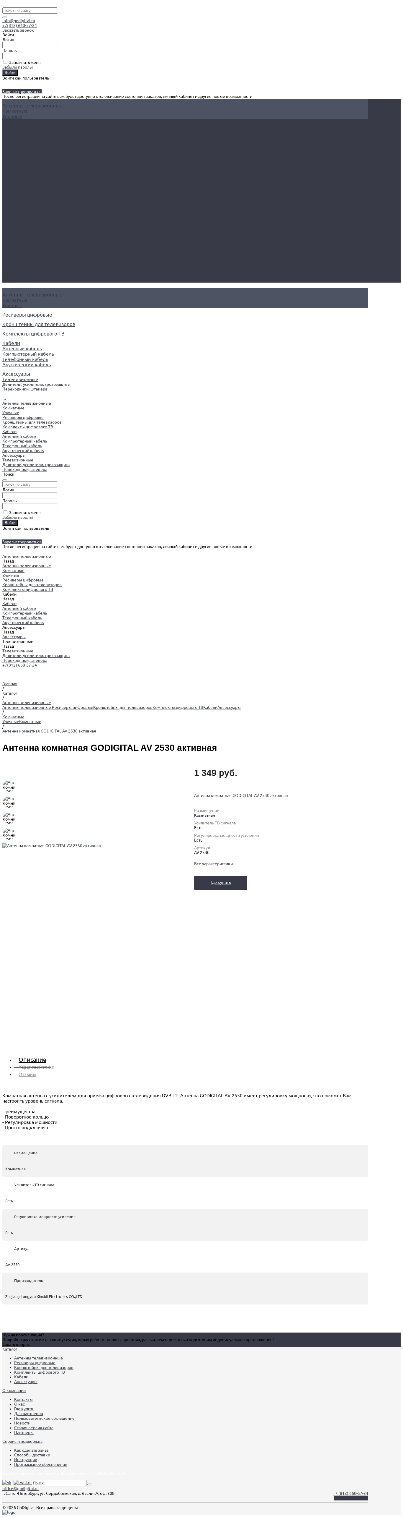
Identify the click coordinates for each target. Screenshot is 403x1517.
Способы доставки (32, 1455)
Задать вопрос (16, 1344)
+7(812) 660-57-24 (19, 25)
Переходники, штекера (24, 199)
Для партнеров (28, 1413)
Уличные (12, 116)
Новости (22, 1423)
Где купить (221, 882)
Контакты (23, 1399)
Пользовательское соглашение (44, 1418)
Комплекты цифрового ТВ (27, 237)
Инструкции (25, 1459)
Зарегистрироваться (22, 91)
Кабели (9, 242)
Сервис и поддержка (22, 1441)
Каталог (9, 1349)
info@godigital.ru (18, 20)
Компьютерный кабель (28, 164)
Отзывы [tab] (27, 1074)
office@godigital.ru (20, 1488)
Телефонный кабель (25, 170)
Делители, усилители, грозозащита (36, 195)
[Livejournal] (3, 83)
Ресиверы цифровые (23, 228)
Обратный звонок (351, 1498)
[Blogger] (13, 83)
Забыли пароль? (17, 67)
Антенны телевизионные (26, 214)
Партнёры (24, 1432)
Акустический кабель (26, 175)
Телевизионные (20, 190)
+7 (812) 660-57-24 (350, 1493)
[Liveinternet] (10, 83)
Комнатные (14, 111)
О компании (14, 1390)
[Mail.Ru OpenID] (7, 83)
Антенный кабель (22, 159)
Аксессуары (14, 266)
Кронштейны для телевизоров (32, 233)
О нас (19, 1404)
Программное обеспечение (40, 1464)
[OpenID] (16, 83)
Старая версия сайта (33, 1427)
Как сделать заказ (31, 1450)
